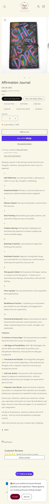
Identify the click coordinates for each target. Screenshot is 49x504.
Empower (38, 104)
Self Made (25, 104)
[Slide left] (19, 77)
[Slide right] (29, 77)
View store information (12, 156)
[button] (4, 6)
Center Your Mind (24, 109)
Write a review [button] (24, 457)
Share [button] (6, 430)
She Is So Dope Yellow (34, 99)
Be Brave (40, 109)
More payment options (25, 144)
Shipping (4, 90)
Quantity (4, 114)
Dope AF (8, 109)
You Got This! (10, 104)
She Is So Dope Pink (12, 99)
